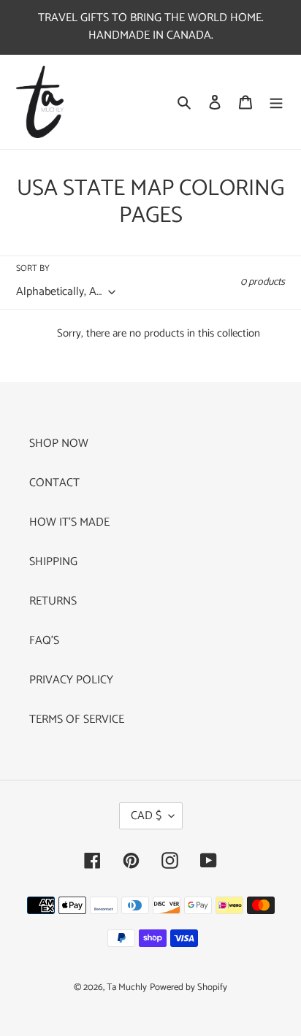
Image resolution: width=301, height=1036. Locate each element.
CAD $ (146, 816)
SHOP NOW (58, 443)
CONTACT (54, 483)
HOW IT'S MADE (69, 522)
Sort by (33, 268)
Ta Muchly (127, 987)
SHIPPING (53, 562)
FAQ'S (44, 641)
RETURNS (53, 601)
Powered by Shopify (188, 987)
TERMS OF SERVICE (76, 719)
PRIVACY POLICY (71, 680)
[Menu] (276, 102)
